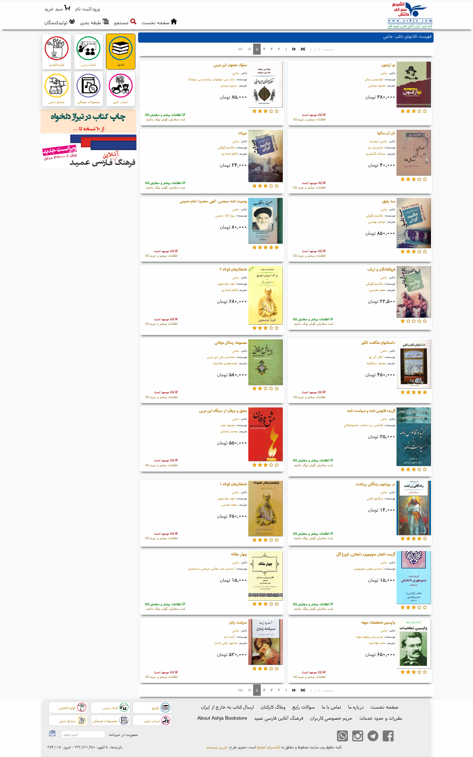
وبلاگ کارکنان (273, 706)
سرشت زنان (238, 622)
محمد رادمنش (229, 431)
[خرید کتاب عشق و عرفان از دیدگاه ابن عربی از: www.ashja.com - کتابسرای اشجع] (265, 435)
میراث (242, 133)
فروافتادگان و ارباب (381, 269)
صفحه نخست (384, 706)
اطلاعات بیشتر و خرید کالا (309, 117)
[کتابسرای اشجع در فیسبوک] (388, 736)
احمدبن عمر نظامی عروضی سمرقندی (211, 568)
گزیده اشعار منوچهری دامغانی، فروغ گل (366, 554)
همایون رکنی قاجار (226, 642)
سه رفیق (388, 201)
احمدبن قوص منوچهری (368, 568)
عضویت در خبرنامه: (123, 734)
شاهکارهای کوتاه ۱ (233, 484)
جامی (384, 73)
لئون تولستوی (226, 283)
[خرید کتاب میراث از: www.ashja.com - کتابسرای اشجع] (265, 157)
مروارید (373, 141)
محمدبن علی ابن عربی (221, 356)
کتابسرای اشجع (268, 747)
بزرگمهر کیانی (375, 498)
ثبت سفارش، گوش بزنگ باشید (165, 117)
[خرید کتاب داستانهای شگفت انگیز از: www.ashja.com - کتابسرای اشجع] (413, 364)
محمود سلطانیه (376, 363)
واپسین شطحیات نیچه (378, 622)
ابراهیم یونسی (377, 221)
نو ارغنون (388, 64)
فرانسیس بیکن (374, 79)
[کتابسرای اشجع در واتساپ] (342, 736)
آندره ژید (229, 636)
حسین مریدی (229, 85)
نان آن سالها (386, 133)
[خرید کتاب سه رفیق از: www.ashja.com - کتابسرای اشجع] (413, 224)
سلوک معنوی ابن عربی (230, 64)
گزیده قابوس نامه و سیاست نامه (371, 410)
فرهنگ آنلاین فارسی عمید (278, 717)
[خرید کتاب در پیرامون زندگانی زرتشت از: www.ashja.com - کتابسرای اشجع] (413, 509)
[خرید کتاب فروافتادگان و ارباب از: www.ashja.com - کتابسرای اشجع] (413, 292)
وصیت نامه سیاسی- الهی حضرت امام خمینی (213, 201)
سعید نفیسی (377, 289)
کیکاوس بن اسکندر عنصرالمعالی (363, 425)
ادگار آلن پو (376, 356)
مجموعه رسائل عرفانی (231, 342)
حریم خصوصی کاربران (331, 717)
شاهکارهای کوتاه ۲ (233, 269)
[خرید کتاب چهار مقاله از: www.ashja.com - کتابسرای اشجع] (265, 576)
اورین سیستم (217, 747)
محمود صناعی (377, 85)
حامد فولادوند (377, 642)
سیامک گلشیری (376, 153)
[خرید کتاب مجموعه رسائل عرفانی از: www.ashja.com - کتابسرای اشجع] (265, 363)
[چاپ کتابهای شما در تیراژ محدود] (89, 122)
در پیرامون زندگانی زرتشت (375, 484)
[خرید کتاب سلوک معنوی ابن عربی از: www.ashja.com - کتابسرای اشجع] (265, 85)
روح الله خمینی (225, 215)
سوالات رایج (303, 706)
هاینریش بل (375, 147)
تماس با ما (331, 706)
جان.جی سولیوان (224, 79)
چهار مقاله (239, 554)
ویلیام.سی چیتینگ (199, 79)
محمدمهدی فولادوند (225, 363)
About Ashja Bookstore (222, 717)
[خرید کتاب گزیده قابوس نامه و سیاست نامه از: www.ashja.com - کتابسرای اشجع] (413, 437)
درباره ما (356, 706)
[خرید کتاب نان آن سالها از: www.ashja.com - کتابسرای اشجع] (413, 153)
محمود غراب (227, 425)
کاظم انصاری (230, 153)
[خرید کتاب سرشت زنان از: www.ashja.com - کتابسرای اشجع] (265, 643)
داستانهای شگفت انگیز (378, 342)
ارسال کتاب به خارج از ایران (227, 706)
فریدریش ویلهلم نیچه (369, 636)
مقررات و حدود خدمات (380, 717)
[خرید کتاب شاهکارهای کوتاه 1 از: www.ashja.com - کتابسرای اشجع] (265, 509)
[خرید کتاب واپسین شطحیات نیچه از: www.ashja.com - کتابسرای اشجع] (413, 644)
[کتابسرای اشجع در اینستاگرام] (358, 736)
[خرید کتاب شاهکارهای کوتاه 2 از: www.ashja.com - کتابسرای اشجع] (265, 296)
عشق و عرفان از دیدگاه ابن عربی (223, 410)
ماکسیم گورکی (226, 147)
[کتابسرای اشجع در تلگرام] (373, 736)
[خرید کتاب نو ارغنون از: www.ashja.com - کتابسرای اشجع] (413, 85)
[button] (87, 8)
